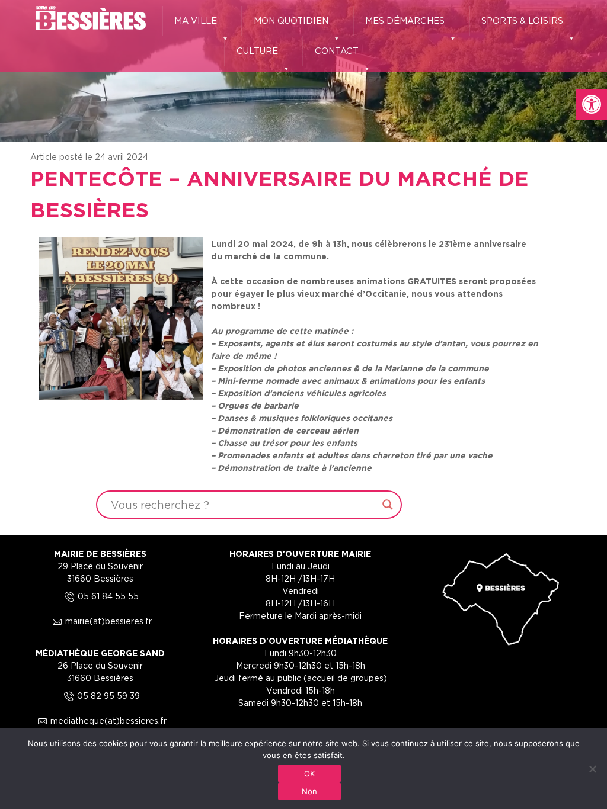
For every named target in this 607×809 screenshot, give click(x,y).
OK (309, 773)
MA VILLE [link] (195, 20)
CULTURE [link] (257, 50)
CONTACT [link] (337, 50)
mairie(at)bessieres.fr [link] (100, 621)
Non (310, 791)
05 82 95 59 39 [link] (100, 695)
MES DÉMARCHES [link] (405, 20)
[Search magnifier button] (387, 504)
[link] (591, 104)
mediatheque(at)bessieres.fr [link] (100, 720)
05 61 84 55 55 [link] (100, 596)
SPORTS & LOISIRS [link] (522, 20)
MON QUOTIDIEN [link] (291, 20)
